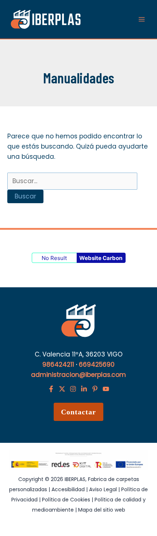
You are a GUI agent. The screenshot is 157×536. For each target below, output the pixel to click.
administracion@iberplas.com (78, 374)
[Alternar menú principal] (142, 19)
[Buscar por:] (72, 181)
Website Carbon (100, 258)
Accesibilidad (68, 489)
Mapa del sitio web (101, 509)
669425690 (97, 364)
